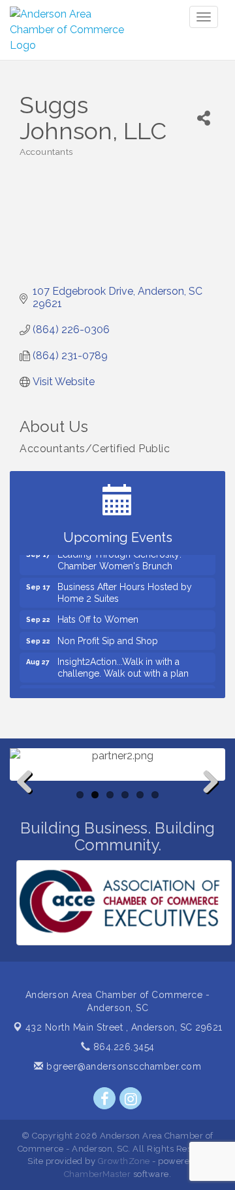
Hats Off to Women (97, 615)
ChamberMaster (97, 1174)
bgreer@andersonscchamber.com (122, 1066)
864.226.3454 (122, 1047)
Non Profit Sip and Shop (107, 637)
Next (207, 803)
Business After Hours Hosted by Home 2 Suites (124, 589)
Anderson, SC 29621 (124, 1027)
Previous (29, 803)
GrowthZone (124, 1161)
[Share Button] (203, 118)
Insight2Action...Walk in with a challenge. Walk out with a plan (123, 664)
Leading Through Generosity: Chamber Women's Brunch (119, 556)
